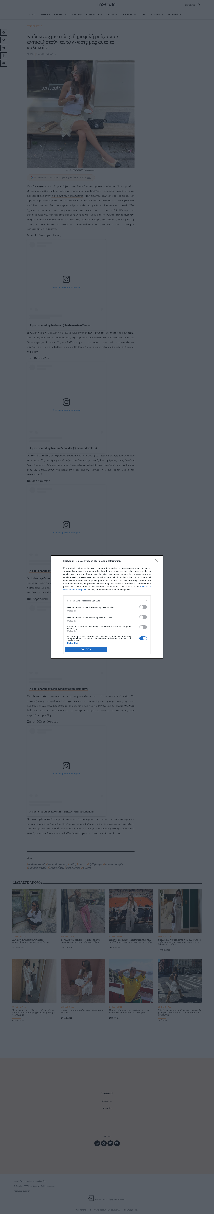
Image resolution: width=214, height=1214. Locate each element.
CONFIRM (86, 649)
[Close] (157, 561)
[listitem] (107, 600)
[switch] (143, 607)
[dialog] (107, 607)
